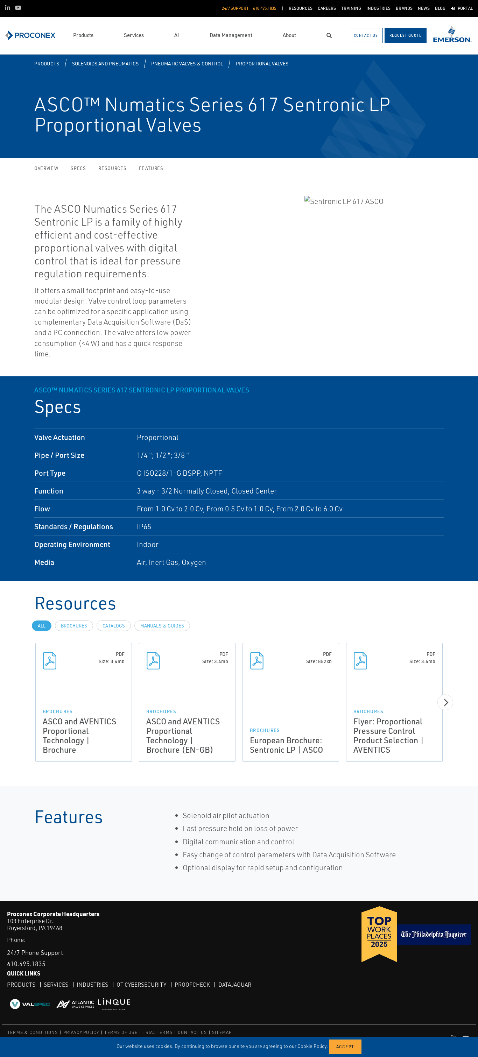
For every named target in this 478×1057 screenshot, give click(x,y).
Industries (92, 984)
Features (151, 168)
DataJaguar (234, 984)
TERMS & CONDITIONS (32, 1032)
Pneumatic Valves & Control (187, 63)
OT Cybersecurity (141, 984)
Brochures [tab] (74, 626)
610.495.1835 (26, 963)
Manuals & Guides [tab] (162, 626)
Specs (78, 168)
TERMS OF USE (120, 1032)
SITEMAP (222, 1032)
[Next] (445, 702)
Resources (112, 168)
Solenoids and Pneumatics (105, 63)
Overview (46, 168)
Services (56, 984)
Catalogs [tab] (114, 626)
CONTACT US (192, 1032)
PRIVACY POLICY (81, 1032)
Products (46, 63)
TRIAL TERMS (158, 1032)
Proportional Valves (262, 63)
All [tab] (41, 626)
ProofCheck (192, 984)
